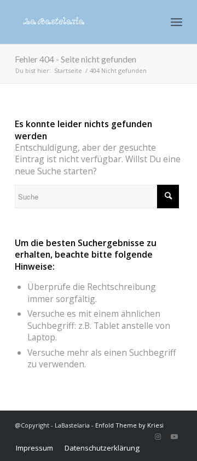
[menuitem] (34, 448)
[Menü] (176, 22)
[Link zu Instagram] (157, 436)
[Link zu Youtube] (174, 436)
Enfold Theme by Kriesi (129, 425)
